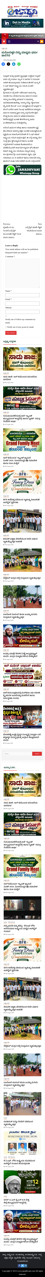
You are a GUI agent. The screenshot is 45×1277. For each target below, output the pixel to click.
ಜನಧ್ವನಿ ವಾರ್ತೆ (4, 48)
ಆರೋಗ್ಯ (36, 1258)
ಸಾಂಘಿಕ (5, 922)
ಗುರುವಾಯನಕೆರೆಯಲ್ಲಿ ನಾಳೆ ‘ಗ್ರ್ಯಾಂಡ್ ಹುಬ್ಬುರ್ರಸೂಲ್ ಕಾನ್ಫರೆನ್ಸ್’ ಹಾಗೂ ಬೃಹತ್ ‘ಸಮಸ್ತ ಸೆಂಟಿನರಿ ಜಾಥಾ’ (21, 418)
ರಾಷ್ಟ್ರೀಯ (10, 1254)
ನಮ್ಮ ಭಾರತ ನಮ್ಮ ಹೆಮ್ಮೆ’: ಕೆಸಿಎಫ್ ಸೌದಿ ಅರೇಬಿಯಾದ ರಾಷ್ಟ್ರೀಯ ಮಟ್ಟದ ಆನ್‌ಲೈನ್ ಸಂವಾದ (20, 928)
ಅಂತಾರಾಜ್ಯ (19, 1254)
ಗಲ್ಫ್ (40, 1254)
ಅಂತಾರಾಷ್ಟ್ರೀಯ (31, 1254)
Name (8, 291)
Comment (10, 256)
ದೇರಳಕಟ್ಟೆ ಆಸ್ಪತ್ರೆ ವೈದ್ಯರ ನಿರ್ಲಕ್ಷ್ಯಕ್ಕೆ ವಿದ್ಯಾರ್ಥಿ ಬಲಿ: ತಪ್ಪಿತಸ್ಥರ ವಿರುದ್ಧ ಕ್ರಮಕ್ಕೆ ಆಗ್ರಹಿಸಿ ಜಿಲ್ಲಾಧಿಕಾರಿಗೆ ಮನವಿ (22, 737)
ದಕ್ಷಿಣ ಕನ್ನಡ (8, 1258)
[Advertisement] (22, 197)
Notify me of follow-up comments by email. (20, 321)
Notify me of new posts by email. (20, 327)
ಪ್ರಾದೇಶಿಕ (17, 1258)
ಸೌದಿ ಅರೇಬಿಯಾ (11, 922)
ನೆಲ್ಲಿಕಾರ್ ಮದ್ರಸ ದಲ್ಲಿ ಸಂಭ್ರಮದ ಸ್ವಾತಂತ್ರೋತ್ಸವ (22, 578)
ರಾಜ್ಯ (4, 1254)
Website (8, 308)
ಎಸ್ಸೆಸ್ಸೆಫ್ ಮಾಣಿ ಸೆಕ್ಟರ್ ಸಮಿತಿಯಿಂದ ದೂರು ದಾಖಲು (33, 229)
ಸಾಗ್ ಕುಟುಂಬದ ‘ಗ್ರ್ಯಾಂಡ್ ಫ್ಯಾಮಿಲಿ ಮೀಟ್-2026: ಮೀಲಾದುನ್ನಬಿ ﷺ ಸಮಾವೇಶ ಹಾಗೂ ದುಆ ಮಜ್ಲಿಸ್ (20, 460)
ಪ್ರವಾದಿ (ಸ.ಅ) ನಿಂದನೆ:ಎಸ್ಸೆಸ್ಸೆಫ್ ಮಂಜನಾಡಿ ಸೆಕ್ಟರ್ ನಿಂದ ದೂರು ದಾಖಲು (12, 230)
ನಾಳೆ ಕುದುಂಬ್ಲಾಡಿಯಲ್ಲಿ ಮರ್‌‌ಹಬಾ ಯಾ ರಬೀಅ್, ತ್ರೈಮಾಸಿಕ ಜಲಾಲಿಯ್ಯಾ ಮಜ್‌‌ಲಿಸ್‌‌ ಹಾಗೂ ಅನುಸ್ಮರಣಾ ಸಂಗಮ (21, 695)
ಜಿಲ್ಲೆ (23, 1258)
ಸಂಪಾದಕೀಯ (22, 1261)
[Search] (38, 41)
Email (8, 299)
